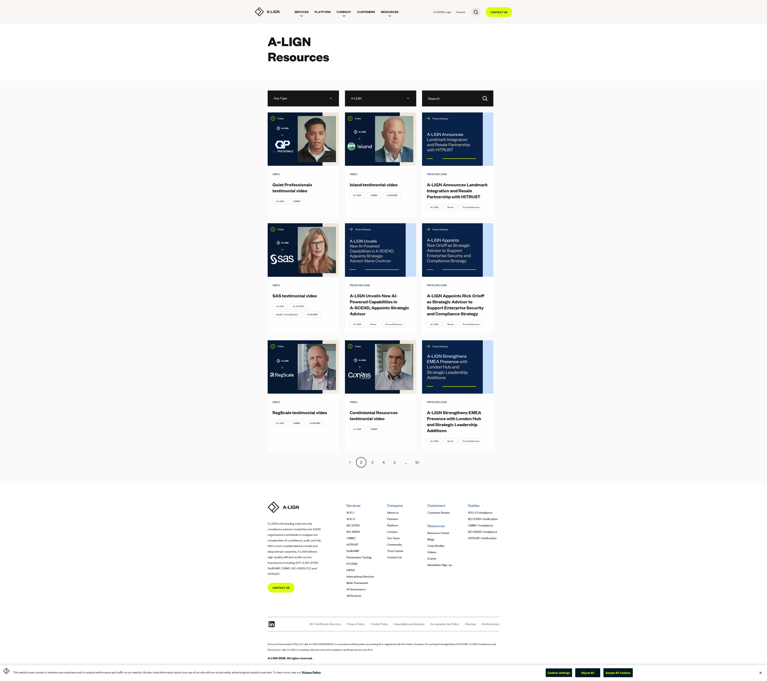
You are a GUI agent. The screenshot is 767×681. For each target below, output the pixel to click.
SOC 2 (351, 519)
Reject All (587, 672)
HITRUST (353, 544)
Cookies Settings (559, 672)
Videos (431, 552)
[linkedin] (272, 624)
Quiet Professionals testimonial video (292, 187)
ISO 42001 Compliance (482, 532)
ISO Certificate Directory (325, 624)
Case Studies (435, 546)
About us (392, 512)
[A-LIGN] (267, 11)
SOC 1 (350, 512)
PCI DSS (352, 564)
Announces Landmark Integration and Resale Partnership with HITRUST (457, 190)
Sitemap (470, 624)
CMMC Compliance (480, 525)
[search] (476, 12)
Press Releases (471, 207)
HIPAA (351, 570)
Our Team (393, 538)
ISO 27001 (353, 525)
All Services (354, 596)
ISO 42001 (353, 532)
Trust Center (395, 551)
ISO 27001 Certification (483, 519)
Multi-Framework (357, 583)
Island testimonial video (374, 184)
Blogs (430, 539)
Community (394, 544)
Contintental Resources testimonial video (374, 415)
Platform (323, 12)
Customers (366, 12)
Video (276, 174)
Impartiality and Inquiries (409, 624)
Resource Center (438, 533)
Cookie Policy (379, 624)
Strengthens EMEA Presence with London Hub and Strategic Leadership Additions (454, 421)
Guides (474, 505)
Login (442, 12)
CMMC (297, 201)
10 (417, 462)
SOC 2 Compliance (480, 512)
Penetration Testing (359, 557)
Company (344, 12)
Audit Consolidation (287, 314)
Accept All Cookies (618, 672)
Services (301, 12)
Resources (389, 12)
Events (431, 558)
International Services (360, 576)
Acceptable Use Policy (444, 624)
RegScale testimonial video (299, 412)
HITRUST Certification (482, 538)
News (450, 207)
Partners (392, 519)
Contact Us (394, 557)
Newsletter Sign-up (439, 565)
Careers (460, 12)
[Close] (760, 672)
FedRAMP (392, 195)
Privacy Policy (356, 624)
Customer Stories (438, 512)
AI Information (490, 624)
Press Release (437, 174)
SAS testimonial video (294, 295)
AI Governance (356, 589)
